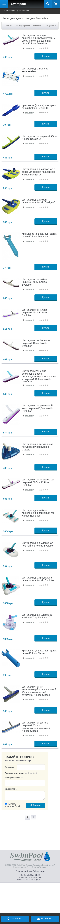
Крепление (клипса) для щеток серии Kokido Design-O (39, 106)
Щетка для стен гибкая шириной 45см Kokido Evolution (35, 313)
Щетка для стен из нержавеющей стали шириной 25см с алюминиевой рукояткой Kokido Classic (39, 690)
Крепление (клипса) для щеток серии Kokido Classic (39, 652)
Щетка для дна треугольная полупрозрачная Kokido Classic (37, 447)
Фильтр (9, 26)
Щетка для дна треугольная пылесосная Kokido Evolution (38, 579)
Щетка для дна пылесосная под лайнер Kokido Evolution (38, 544)
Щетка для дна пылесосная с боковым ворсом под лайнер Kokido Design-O (38, 172)
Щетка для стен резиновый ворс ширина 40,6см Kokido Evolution (37, 408)
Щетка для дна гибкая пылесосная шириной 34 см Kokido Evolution (38, 513)
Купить (46, 56)
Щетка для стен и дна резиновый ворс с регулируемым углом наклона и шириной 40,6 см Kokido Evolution (39, 376)
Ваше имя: (9, 767)
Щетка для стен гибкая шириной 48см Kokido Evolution (35, 282)
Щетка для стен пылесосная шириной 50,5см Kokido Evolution (38, 482)
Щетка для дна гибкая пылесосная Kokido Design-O (38, 201)
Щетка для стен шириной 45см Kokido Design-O (39, 137)
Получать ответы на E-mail (12, 805)
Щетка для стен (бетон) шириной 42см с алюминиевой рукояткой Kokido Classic (36, 726)
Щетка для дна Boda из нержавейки (35, 70)
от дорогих (37, 26)
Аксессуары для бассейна (17, 11)
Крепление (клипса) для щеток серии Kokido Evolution (39, 235)
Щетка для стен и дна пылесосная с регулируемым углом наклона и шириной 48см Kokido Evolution (38, 39)
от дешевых (51, 26)
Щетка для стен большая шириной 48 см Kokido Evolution (36, 343)
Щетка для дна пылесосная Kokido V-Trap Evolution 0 (37, 616)
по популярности (23, 26)
